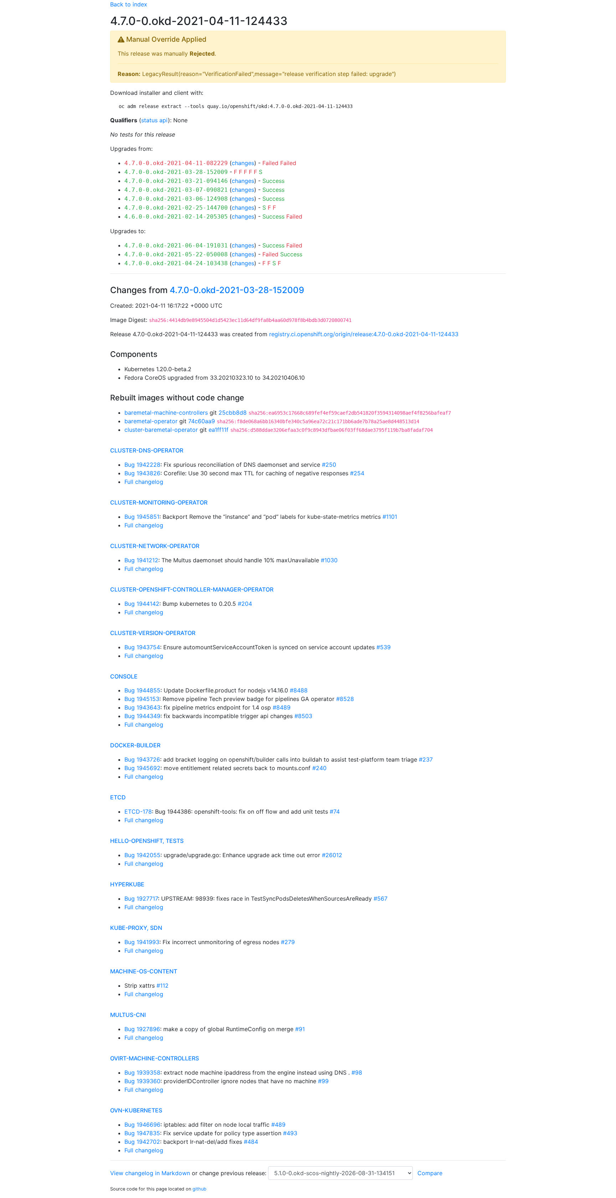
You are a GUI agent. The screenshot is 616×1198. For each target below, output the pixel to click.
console (124, 676)
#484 (251, 1141)
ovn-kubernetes (136, 1110)
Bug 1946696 (142, 1124)
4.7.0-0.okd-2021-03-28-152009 (176, 172)
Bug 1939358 (142, 1072)
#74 (335, 811)
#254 (357, 473)
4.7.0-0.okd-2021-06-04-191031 (176, 245)
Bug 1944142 (141, 603)
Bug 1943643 (142, 707)
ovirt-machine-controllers (154, 1058)
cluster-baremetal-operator (161, 429)
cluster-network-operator (154, 545)
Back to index (128, 4)
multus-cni (128, 1014)
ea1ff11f (219, 429)
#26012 (332, 855)
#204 (245, 603)
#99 (323, 1081)
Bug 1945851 (141, 516)
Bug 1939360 (142, 1081)
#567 (380, 898)
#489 (278, 1124)
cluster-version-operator (152, 632)
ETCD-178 (138, 811)
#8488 (299, 690)
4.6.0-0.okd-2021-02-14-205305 (176, 216)
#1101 (390, 516)
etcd (118, 797)
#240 (319, 768)
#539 (383, 647)
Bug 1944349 (142, 716)
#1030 (329, 560)
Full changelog (143, 481)
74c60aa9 (201, 421)
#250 (329, 464)
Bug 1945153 (141, 698)
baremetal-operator (151, 421)
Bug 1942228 (142, 464)
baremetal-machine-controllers (166, 412)
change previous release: (233, 1173)
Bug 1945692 (142, 768)
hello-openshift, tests (147, 840)
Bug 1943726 (142, 759)
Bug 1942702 (142, 1141)
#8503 (303, 716)
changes (243, 163)
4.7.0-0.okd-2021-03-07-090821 (176, 189)
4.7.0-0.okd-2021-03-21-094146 (176, 181)
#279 (288, 942)
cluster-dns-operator (146, 450)
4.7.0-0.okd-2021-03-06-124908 (176, 198)
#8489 (282, 707)
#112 (162, 985)
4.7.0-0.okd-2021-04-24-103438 (176, 263)
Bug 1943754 (142, 647)
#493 (290, 1133)
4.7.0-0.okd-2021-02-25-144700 (176, 207)
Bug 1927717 (141, 898)
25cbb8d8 (233, 412)
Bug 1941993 (141, 942)
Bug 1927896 (142, 1029)
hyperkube (127, 884)
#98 (356, 1072)
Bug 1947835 (142, 1133)
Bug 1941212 (141, 560)
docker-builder (135, 745)
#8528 (345, 698)
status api (154, 120)
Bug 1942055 (142, 855)
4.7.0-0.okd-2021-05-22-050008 (176, 254)
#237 (426, 759)
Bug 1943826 (142, 473)
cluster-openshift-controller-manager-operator (191, 589)
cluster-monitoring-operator (158, 502)
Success (273, 180)
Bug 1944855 (142, 690)
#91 (300, 1029)
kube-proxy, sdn (136, 927)
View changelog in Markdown (150, 1173)
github (199, 1189)
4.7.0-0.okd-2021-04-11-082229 (176, 163)
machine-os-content (143, 971)
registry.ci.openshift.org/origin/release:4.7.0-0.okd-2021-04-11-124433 (363, 334)
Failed (270, 163)
